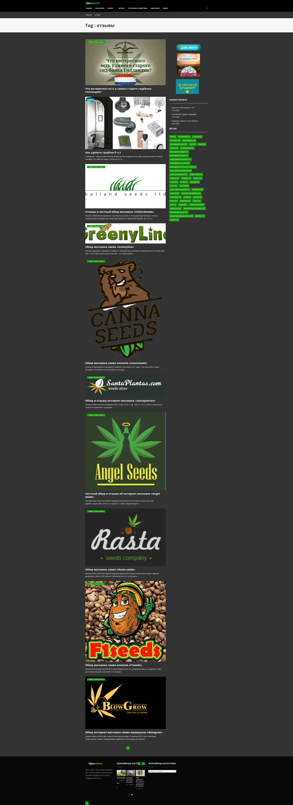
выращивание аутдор (179, 152)
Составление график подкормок (184, 114)
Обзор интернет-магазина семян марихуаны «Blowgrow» (124, 732)
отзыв (187, 197)
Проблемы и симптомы (137, 8)
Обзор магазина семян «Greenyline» (109, 247)
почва (173, 201)
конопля (184, 186)
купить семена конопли (179, 189)
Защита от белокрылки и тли (182, 108)
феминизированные (178, 212)
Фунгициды (121, 778)
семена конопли (197, 205)
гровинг (174, 178)
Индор (110, 8)
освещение (175, 197)
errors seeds (184, 137)
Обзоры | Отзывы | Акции (96, 42)
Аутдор (122, 8)
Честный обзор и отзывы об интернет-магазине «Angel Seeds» (122, 495)
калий (184, 182)
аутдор (174, 148)
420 (172, 137)
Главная (88, 8)
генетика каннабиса (178, 174)
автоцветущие (189, 140)
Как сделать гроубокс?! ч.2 (103, 152)
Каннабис (175, 140)
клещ (173, 186)
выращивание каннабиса (180, 159)
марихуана (197, 189)
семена (183, 205)
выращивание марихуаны (180, 171)
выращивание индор (179, 156)
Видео (165, 8)
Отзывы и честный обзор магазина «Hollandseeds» (119, 211)
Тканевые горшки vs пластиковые (184, 121)
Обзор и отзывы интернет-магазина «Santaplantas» (120, 400)
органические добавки (191, 193)
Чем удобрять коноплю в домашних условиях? (140, 782)
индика (197, 178)
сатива (196, 201)
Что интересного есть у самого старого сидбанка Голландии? (118, 90)
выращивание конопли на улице (182, 167)
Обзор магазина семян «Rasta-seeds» (110, 569)
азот (193, 144)
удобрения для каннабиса (194, 208)
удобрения (175, 208)
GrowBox (197, 137)
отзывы (197, 197)
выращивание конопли (179, 163)
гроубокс (186, 178)
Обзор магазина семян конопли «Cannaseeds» (116, 363)
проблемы (185, 201)
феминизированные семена (181, 216)
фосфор (200, 216)
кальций (194, 182)
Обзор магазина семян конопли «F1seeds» (113, 665)
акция (202, 144)
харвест (174, 220)
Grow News (99, 8)
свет (173, 205)
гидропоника (196, 174)
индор (174, 182)
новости (174, 193)
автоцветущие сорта (178, 144)
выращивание (187, 148)
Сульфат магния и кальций (129, 780)
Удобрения (155, 8)
